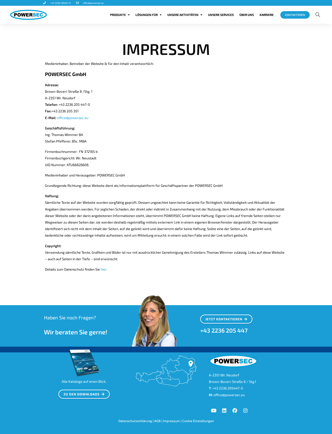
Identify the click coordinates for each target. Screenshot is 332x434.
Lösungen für (146, 15)
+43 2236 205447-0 (227, 388)
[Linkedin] (224, 410)
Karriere (267, 15)
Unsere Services (221, 15)
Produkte (118, 15)
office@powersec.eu (72, 118)
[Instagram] (245, 410)
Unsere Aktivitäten (182, 15)
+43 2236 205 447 (224, 330)
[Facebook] (235, 410)
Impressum (171, 421)
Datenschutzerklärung (135, 421)
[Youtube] (213, 410)
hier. (104, 269)
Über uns (246, 15)
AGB (157, 421)
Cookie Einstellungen (198, 421)
